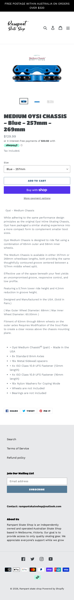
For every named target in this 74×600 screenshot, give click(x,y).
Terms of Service (18, 448)
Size (6, 162)
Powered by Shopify (53, 588)
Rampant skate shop (30, 588)
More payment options (37, 198)
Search (11, 439)
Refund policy (16, 457)
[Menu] (68, 28)
